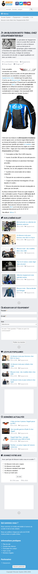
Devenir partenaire (19, 566)
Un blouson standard (11, 470)
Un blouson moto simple (12, 466)
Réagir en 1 (20, 64)
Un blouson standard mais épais (14, 468)
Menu (6, 14)
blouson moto (16, 80)
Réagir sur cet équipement (16, 308)
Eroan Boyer (8, 64)
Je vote (19, 476)
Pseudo (4, 310)
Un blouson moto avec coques (14, 464)
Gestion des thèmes (9, 546)
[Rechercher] (31, 9)
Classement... (7, 563)
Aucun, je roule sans (10, 472)
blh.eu (12, 212)
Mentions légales (8, 553)
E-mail (3, 316)
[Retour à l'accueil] (7, 4)
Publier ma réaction (19, 342)
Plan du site (6, 544)
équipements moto (8, 78)
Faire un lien (7, 551)
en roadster (27, 144)
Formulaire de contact (10, 548)
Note (2, 322)
